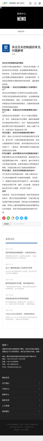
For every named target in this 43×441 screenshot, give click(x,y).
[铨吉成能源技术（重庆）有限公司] (13, 3)
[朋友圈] (12, 218)
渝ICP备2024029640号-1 (17, 427)
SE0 (32, 427)
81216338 (22, 359)
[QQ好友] (17, 218)
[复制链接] (26, 218)
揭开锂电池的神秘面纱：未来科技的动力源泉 (21, 253)
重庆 (27, 430)
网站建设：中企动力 (20, 430)
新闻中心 (21, 13)
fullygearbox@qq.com (14, 367)
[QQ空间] (21, 218)
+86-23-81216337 (12, 359)
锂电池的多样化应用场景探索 (17, 298)
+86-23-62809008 (12, 361)
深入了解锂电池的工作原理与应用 (19, 268)
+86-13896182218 (12, 364)
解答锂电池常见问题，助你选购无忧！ (21, 283)
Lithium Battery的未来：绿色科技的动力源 (21, 314)
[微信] (8, 218)
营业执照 (27, 427)
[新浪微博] (4, 218)
